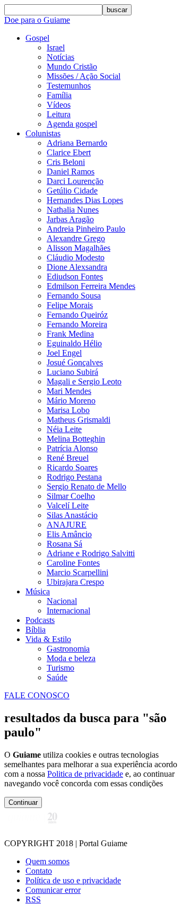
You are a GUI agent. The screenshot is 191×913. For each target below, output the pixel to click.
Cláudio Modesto (76, 257)
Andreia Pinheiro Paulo (86, 228)
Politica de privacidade (85, 773)
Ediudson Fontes (75, 276)
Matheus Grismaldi (78, 419)
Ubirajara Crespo (75, 581)
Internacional (68, 610)
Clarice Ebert (69, 152)
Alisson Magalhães (78, 247)
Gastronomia (68, 648)
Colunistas (42, 133)
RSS (33, 899)
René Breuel (68, 457)
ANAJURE (66, 524)
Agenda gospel (72, 123)
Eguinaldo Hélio (74, 343)
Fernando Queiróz (77, 314)
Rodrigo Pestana (74, 476)
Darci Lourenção (75, 181)
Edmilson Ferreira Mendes (91, 286)
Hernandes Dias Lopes (85, 200)
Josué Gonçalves (75, 362)
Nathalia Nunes (73, 209)
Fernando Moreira (77, 324)
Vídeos (59, 104)
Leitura (59, 114)
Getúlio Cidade (72, 190)
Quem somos (47, 861)
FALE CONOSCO (37, 695)
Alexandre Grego (76, 238)
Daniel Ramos (70, 171)
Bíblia (35, 629)
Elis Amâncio (69, 534)
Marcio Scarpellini (77, 572)
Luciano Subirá (72, 371)
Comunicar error (53, 889)
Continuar (23, 802)
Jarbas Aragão (70, 219)
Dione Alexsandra (77, 266)
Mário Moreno (71, 400)
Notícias (60, 57)
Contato (38, 870)
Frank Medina (70, 333)
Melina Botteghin (76, 438)
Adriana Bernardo (77, 142)
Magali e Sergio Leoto (84, 381)
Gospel (37, 37)
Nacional (62, 600)
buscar (117, 10)
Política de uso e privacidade (73, 880)
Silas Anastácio (72, 515)
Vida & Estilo (48, 639)
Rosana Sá (64, 543)
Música (37, 591)
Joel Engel (64, 352)
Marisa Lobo (68, 410)
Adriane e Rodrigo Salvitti (91, 553)
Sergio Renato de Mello (86, 486)
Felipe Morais (70, 305)
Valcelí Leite (68, 505)
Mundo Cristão (72, 66)
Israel (56, 47)
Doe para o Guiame (37, 19)
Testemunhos (69, 85)
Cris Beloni (66, 161)
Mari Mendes (69, 391)
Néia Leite (64, 429)
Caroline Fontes (73, 562)
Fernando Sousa (74, 295)
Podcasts (40, 620)
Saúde (57, 677)
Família (59, 95)
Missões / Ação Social (83, 76)
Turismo (60, 667)
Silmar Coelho (71, 496)
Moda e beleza (71, 658)
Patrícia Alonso (72, 448)
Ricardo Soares (72, 467)
